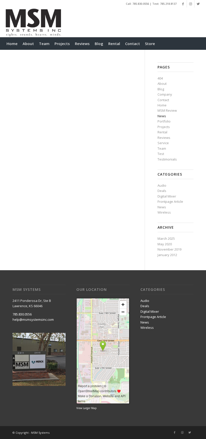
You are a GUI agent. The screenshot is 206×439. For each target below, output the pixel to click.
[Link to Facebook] (183, 4)
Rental (162, 132)
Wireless (164, 212)
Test (161, 153)
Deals (162, 190)
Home (162, 105)
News (162, 116)
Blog (161, 89)
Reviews (164, 137)
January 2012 (167, 255)
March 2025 (166, 238)
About (162, 83)
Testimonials (167, 159)
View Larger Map (86, 408)
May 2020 (165, 244)
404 (160, 78)
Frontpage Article (170, 201)
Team (162, 148)
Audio (162, 185)
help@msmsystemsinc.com (33, 319)
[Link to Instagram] (190, 4)
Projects (164, 127)
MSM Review (167, 110)
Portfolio (164, 121)
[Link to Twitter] (198, 4)
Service (163, 143)
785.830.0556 (140, 4)
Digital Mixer (167, 196)
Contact (163, 100)
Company (165, 94)
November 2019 (169, 249)
